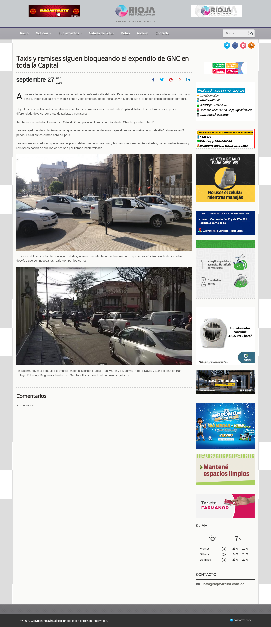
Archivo (142, 33)
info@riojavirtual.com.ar (223, 584)
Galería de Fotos (101, 33)
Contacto (162, 33)
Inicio (24, 33)
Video (125, 33)
